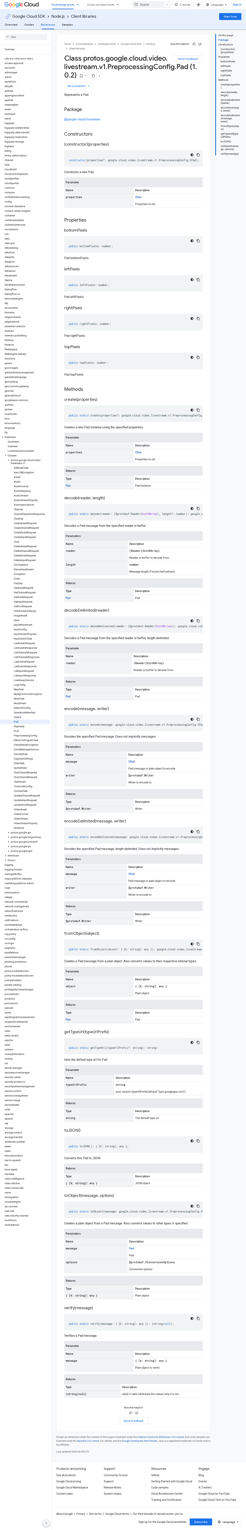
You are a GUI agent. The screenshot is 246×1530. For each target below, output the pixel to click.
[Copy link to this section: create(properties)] (101, 400)
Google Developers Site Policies (139, 1440)
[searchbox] (26, 37)
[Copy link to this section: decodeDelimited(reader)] (113, 610)
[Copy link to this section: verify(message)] (97, 1308)
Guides (29, 24)
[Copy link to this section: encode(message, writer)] (113, 709)
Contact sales (64, 1493)
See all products (66, 1475)
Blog (201, 1475)
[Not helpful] (200, 44)
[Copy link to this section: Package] (86, 110)
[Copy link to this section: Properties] (91, 220)
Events (203, 1481)
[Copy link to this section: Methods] (88, 389)
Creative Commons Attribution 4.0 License (160, 1437)
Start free (230, 16)
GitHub (155, 1475)
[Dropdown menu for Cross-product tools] (119, 4)
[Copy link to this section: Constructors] (97, 134)
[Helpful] (194, 44)
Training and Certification (166, 1499)
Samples (67, 24)
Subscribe (201, 1522)
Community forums (116, 1475)
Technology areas (62, 4)
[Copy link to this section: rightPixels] (86, 308)
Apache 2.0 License (88, 1440)
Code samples (160, 1487)
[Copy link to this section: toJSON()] (84, 1130)
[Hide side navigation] (46, 1523)
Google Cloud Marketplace (72, 1487)
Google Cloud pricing (68, 1481)
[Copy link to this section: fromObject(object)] (103, 933)
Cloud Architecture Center (167, 1493)
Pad (68, 485)
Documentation (84, 44)
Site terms (95, 1513)
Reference (48, 24)
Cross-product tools (100, 4)
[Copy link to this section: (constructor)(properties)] (112, 144)
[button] (25, 437)
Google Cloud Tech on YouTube (217, 1499)
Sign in (237, 4)
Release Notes (112, 1487)
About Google (64, 1513)
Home (67, 44)
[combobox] (151, 4)
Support (109, 1481)
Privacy (80, 1513)
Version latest (79, 86)
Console (185, 4)
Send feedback (188, 59)
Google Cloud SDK (28, 16)
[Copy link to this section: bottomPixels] (91, 230)
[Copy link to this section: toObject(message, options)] (118, 1196)
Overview (11, 24)
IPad (138, 197)
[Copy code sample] (198, 155)
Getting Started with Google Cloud (171, 1481)
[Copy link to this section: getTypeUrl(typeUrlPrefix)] (113, 1032)
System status (112, 1493)
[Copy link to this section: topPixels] (84, 347)
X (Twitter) (205, 1487)
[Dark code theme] (192, 155)
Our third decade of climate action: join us (158, 1513)
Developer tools (107, 44)
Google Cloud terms (117, 1513)
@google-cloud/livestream (82, 119)
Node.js (58, 16)
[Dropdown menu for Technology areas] (79, 4)
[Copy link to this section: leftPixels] (83, 269)
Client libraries (83, 16)
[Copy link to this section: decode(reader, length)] (109, 498)
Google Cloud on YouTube (214, 1493)
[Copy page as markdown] (93, 76)
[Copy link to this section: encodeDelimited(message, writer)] (130, 821)
